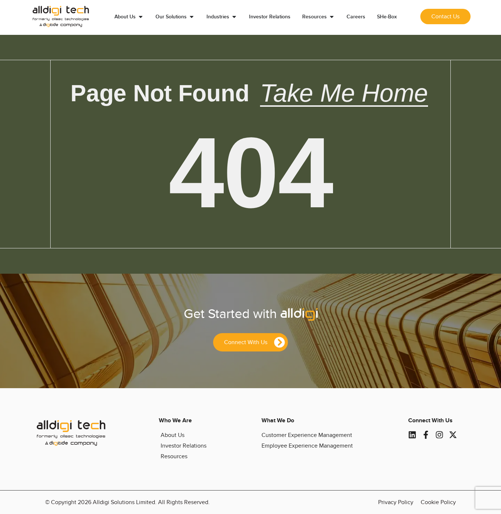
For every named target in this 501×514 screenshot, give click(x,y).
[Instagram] (439, 435)
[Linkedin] (412, 435)
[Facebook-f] (426, 435)
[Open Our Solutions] (192, 17)
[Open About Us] (141, 17)
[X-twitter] (453, 435)
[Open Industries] (234, 17)
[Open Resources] (332, 17)
